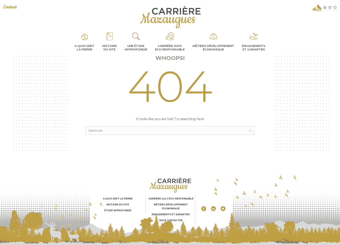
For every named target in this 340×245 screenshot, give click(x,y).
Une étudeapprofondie (136, 47)
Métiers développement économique (213, 47)
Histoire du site (109, 47)
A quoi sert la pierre (84, 47)
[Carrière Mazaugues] (170, 17)
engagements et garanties (253, 47)
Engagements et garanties (171, 214)
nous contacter (171, 220)
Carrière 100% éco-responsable (170, 198)
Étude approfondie (117, 210)
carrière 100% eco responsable (170, 47)
